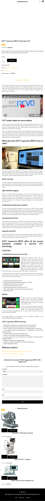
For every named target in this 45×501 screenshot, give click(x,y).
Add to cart (11, 60)
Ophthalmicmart (22, 1)
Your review (5, 374)
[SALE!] (10, 419)
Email (3, 395)
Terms (16, 497)
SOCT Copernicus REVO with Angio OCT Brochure (13, 353)
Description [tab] (19, 80)
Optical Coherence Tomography (12, 67)
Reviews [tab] (26, 80)
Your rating (5, 369)
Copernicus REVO (6, 70)
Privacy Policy (21, 497)
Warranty (28, 497)
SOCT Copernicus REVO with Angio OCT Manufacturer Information (16, 351)
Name (3, 389)
